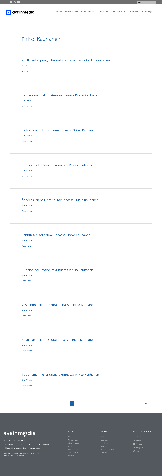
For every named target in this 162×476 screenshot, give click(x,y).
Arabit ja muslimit (107, 437)
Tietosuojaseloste (9, 455)
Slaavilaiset (105, 446)
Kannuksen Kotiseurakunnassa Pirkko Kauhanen (56, 235)
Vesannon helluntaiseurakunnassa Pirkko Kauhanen (58, 305)
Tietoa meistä (73, 440)
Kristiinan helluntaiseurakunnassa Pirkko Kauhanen (58, 339)
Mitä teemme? (73, 449)
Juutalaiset (104, 440)
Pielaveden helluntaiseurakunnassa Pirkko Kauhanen (59, 130)
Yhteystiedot (73, 452)
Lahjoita (71, 446)
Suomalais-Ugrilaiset (108, 449)
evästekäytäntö (19, 455)
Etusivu (71, 437)
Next (145, 403)
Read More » (27, 71)
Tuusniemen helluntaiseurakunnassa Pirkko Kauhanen (60, 374)
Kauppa (71, 455)
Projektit (104, 452)
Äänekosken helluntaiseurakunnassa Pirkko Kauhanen (60, 200)
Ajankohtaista (73, 443)
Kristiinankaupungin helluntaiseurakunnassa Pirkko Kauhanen (66, 60)
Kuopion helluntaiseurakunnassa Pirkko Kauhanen (57, 165)
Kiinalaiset (104, 443)
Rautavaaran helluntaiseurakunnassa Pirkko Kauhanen (60, 95)
